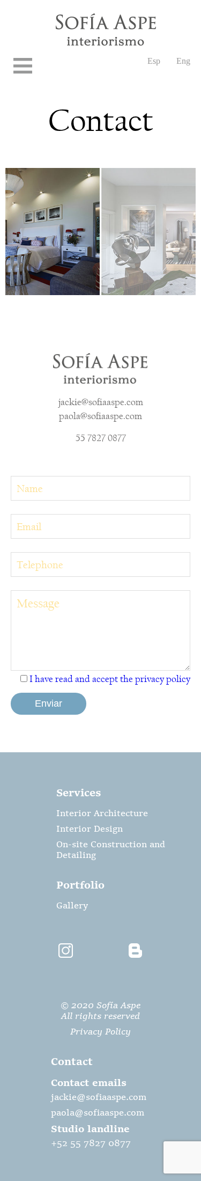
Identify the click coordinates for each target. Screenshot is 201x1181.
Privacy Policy (100, 1032)
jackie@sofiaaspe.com (100, 402)
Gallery (72, 906)
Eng (183, 60)
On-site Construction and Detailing (110, 850)
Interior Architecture (102, 814)
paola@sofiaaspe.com (100, 416)
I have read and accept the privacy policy (109, 679)
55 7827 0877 (101, 438)
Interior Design (89, 829)
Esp (153, 60)
